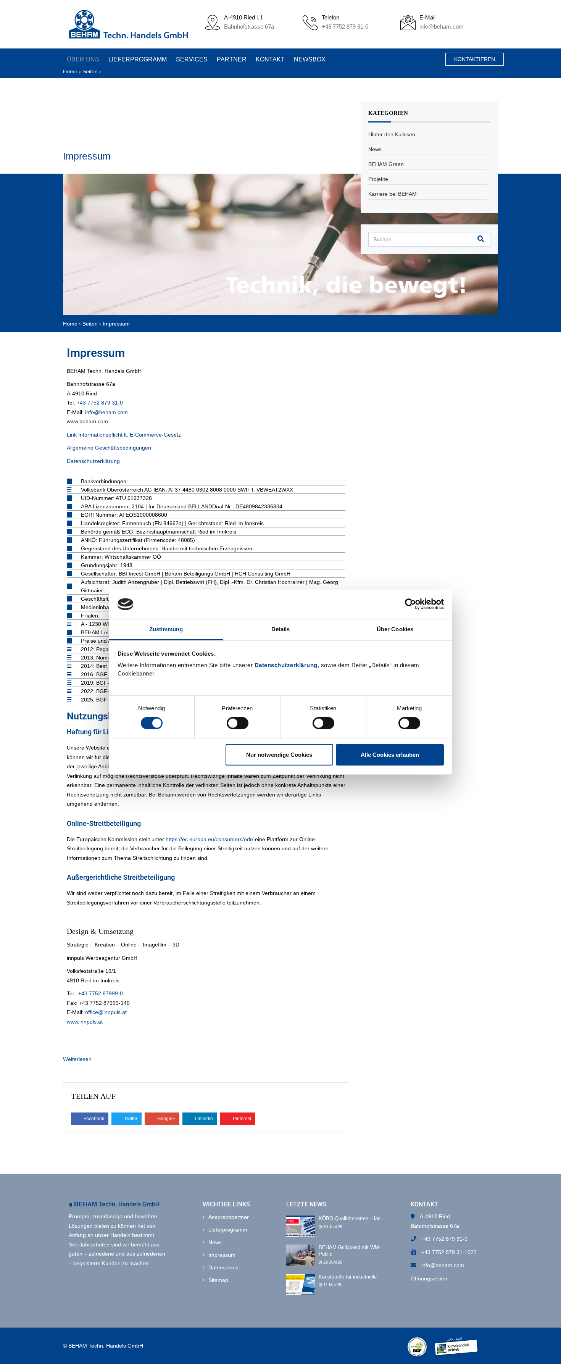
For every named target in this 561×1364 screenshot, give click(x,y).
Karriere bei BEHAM (392, 194)
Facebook (93, 1118)
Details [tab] (280, 629)
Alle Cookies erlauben (390, 754)
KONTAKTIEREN (474, 59)
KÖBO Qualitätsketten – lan (349, 1218)
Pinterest (241, 1118)
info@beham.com (441, 26)
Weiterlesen (77, 1059)
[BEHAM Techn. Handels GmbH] (128, 24)
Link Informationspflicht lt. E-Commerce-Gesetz (124, 435)
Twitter (130, 1118)
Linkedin (203, 1118)
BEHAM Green (386, 164)
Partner (228, 59)
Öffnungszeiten (429, 1278)
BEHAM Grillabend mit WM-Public (349, 1251)
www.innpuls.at (85, 1022)
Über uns (83, 59)
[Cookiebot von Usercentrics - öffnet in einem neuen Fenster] (410, 604)
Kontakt (265, 59)
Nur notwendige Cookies (279, 754)
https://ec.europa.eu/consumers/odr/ (209, 839)
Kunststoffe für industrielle (348, 1277)
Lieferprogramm (136, 59)
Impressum (87, 156)
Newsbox (304, 59)
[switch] (237, 723)
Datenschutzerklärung (286, 665)
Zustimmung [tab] (166, 629)
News (375, 149)
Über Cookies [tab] (395, 629)
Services (189, 59)
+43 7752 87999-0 (100, 993)
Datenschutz (223, 1267)
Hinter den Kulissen (391, 134)
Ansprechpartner (228, 1217)
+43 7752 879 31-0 (345, 26)
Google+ (165, 1118)
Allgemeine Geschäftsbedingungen (109, 448)
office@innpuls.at (106, 1012)
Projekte (378, 179)
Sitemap (218, 1280)
